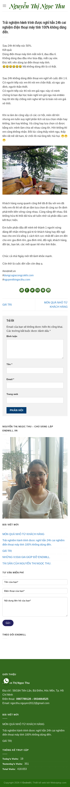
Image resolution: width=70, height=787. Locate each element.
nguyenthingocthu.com (17, 279)
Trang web (12, 394)
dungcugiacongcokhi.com (19, 275)
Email (10, 379)
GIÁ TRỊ (7, 304)
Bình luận (12, 336)
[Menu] (4, 6)
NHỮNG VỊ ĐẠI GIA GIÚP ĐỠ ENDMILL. (26, 557)
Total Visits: (9, 769)
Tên (9, 364)
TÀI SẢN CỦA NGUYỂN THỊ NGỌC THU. (26, 563)
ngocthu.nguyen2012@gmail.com (29, 703)
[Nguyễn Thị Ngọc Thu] (37, 5)
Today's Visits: (10, 759)
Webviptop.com (58, 782)
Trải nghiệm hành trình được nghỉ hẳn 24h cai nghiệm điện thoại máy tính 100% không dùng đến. (33, 542)
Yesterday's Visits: (12, 764)
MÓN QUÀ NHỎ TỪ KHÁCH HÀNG (23, 534)
